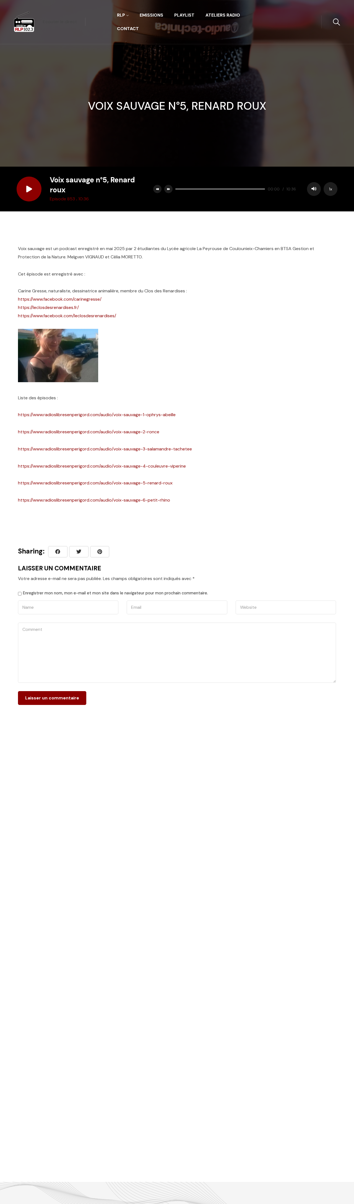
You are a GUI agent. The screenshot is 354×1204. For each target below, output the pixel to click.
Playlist (184, 15)
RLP (121, 15)
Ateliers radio (222, 15)
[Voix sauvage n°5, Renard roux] (99, 551)
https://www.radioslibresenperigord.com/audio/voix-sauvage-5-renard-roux (95, 483)
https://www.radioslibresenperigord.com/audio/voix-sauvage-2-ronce (88, 432)
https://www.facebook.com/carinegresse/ (59, 299)
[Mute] (314, 189)
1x (330, 189)
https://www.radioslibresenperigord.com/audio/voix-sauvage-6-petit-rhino (94, 500)
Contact (128, 29)
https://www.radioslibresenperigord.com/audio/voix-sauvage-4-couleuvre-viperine (102, 466)
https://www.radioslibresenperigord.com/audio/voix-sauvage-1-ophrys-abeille (97, 415)
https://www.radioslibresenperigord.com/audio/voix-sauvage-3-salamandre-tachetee (105, 449)
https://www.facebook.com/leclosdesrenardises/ (67, 316)
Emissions (151, 15)
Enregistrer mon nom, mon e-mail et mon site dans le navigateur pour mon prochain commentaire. (115, 593)
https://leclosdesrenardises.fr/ (48, 307)
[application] (255, 189)
